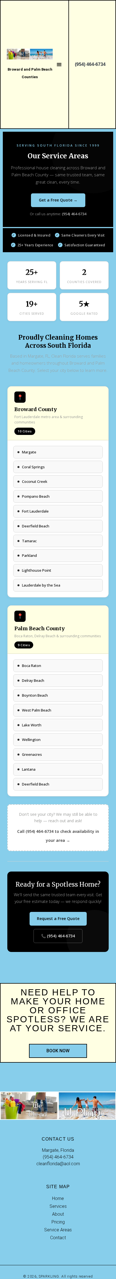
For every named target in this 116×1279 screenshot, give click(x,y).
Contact (58, 1237)
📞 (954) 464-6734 (58, 936)
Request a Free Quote (58, 918)
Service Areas (58, 1229)
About (58, 1214)
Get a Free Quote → (58, 200)
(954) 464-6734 (74, 213)
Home (58, 1198)
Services (58, 1206)
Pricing (58, 1222)
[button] (59, 64)
